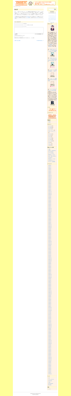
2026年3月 (49, 171)
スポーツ (49, 143)
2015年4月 (49, 351)
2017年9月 (49, 311)
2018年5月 (49, 300)
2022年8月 (49, 230)
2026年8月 (49, 165)
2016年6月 (49, 332)
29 (55, 19)
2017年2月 (49, 321)
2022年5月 (49, 234)
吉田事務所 (50, 44)
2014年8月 (49, 362)
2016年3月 (49, 336)
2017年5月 (49, 317)
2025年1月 (49, 190)
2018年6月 (49, 299)
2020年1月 (49, 273)
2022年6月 (49, 233)
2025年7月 (49, 182)
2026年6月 (49, 168)
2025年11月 (50, 176)
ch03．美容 (50, 128)
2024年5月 (49, 201)
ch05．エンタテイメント (51, 131)
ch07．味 (49, 135)
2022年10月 (50, 227)
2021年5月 (49, 251)
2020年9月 (49, 262)
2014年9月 (49, 361)
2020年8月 (49, 263)
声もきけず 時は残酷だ (51, 161)
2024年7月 (49, 198)
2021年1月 (49, 256)
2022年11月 (50, 226)
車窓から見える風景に (18, 40)
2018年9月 (49, 295)
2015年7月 (49, 347)
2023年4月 (49, 219)
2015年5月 (49, 350)
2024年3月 (49, 204)
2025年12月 (50, 175)
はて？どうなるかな (51, 153)
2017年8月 (49, 313)
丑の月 (16, 9)
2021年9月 (49, 245)
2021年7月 (49, 248)
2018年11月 (50, 292)
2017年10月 (50, 310)
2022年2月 (49, 238)
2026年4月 (49, 169)
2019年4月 (49, 285)
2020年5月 (49, 267)
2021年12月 (50, 241)
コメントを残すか (28, 17)
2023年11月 (50, 209)
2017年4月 (49, 318)
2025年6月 (49, 183)
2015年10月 (50, 343)
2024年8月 (49, 197)
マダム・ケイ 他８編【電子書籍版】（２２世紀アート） (52, 71)
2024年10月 (50, 194)
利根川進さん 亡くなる (51, 158)
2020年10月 (50, 260)
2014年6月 (49, 365)
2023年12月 (50, 208)
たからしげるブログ (51, 379)
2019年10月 (50, 277)
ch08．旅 (49, 136)
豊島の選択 (50, 46)
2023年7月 (49, 215)
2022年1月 (49, 240)
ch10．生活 (27, 16)
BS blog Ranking (50, 383)
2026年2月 (49, 172)
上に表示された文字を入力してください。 (19, 35)
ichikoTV (19, 6)
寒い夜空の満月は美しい (40, 40)
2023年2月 (49, 222)
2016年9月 (49, 328)
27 (53, 19)
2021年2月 (49, 255)
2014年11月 (50, 358)
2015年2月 (49, 354)
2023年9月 (49, 212)
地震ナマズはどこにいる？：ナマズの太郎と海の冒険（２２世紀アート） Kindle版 (52, 50)
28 (54, 19)
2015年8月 (49, 346)
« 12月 (51, 22)
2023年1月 (49, 223)
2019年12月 (50, 274)
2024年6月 (49, 200)
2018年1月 (49, 306)
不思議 (49, 149)
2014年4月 (49, 368)
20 (53, 18)
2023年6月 (49, 216)
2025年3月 (49, 187)
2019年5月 (49, 284)
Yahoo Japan (50, 380)
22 (55, 18)
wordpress (37, 394)
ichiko (49, 142)
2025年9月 (49, 179)
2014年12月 (50, 357)
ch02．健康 (50, 127)
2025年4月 (49, 186)
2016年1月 (49, 339)
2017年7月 (49, 314)
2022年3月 (49, 237)
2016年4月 (49, 335)
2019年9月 (49, 278)
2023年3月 (49, 220)
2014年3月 (49, 369)
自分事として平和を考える (52, 150)
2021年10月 (50, 244)
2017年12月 (50, 307)
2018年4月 (49, 302)
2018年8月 (49, 296)
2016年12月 (50, 324)
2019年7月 (49, 281)
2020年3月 (49, 270)
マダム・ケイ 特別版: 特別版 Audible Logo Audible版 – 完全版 (52, 79)
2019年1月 (49, 289)
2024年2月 (49, 205)
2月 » (53, 22)
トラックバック (37, 17)
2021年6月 (49, 249)
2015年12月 (50, 340)
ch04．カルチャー (50, 130)
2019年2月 (49, 288)
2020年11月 (50, 259)
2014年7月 (49, 364)
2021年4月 (49, 252)
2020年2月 (49, 271)
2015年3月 (49, 353)
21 (54, 18)
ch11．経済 (49, 139)
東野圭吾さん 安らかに (51, 154)
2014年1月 (49, 372)
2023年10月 (50, 211)
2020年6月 (49, 266)
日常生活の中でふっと (51, 160)
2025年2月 (49, 189)
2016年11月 (50, 325)
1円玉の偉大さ (50, 157)
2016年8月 (49, 329)
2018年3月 (49, 303)
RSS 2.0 (16, 17)
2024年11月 (50, 193)
